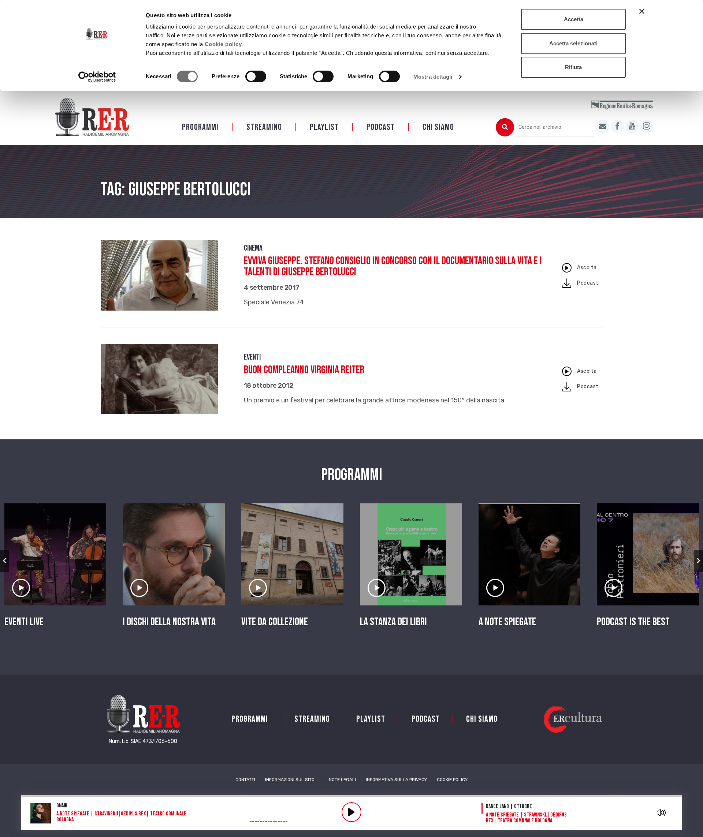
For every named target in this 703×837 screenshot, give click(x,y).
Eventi (252, 357)
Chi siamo (438, 127)
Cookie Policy (452, 779)
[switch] (255, 76)
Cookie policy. (224, 44)
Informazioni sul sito (290, 779)
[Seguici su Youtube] (632, 126)
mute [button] (661, 812)
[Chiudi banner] (641, 11)
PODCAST (381, 127)
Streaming (264, 127)
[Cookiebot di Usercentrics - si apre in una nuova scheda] (97, 76)
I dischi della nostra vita (169, 621)
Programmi (200, 127)
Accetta (573, 19)
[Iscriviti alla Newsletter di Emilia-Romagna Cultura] (602, 126)
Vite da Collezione (274, 621)
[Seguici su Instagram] (646, 126)
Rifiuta (573, 67)
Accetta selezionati (573, 43)
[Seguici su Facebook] (617, 126)
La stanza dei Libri (393, 621)
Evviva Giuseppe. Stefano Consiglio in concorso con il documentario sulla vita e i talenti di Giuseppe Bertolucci (393, 266)
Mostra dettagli (433, 77)
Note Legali (342, 779)
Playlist (324, 127)
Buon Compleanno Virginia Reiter (304, 369)
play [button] (351, 812)
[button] (4, 561)
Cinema (253, 248)
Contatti (245, 779)
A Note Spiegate (507, 621)
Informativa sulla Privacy (396, 779)
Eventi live (24, 621)
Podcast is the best (633, 621)
